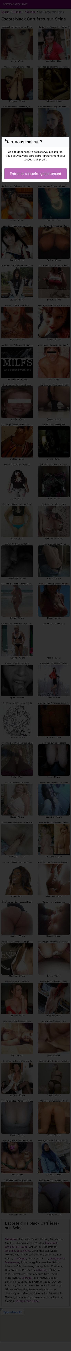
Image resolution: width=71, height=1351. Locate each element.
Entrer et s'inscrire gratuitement (35, 174)
